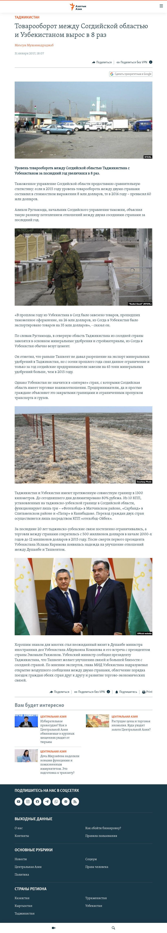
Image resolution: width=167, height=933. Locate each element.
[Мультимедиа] (53, 928)
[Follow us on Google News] (65, 802)
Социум (91, 859)
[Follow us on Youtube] (18, 802)
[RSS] (75, 802)
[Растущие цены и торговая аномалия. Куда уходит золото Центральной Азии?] (97, 720)
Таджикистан (27, 17)
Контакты (22, 836)
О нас (19, 828)
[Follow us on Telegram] (47, 802)
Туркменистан (96, 898)
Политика (22, 875)
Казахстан (22, 898)
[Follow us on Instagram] (28, 802)
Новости (21, 859)
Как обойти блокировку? (103, 828)
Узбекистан (93, 906)
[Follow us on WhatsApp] (56, 802)
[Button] (102, 62)
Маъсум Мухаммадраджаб (34, 45)
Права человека (96, 867)
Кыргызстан (23, 906)
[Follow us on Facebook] (37, 802)
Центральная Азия (53, 716)
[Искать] (113, 928)
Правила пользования (101, 836)
